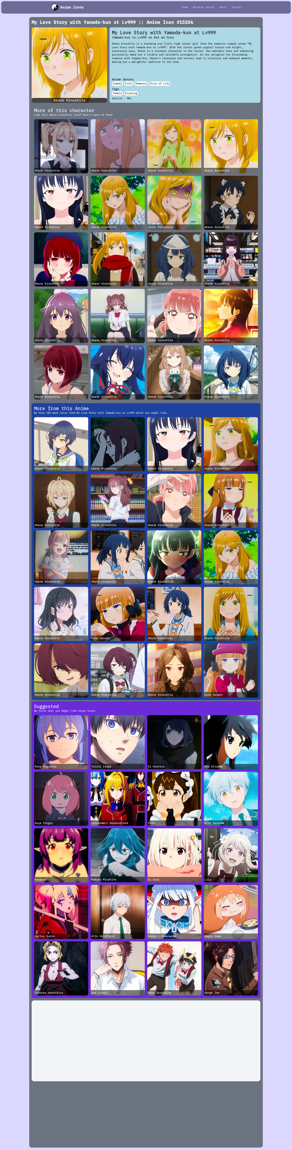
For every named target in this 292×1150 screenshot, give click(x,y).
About (223, 7)
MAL (129, 98)
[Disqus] (146, 1041)
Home (185, 7)
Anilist (117, 98)
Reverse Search (203, 7)
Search (236, 7)
